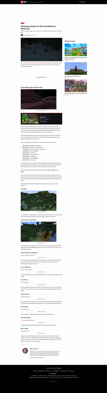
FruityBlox (65, 377)
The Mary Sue (52, 377)
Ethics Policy (48, 370)
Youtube (59, 368)
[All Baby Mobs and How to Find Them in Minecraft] (76, 85)
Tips (35, 2)
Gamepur (45, 375)
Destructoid (73, 375)
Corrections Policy (41, 370)
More (42, 2)
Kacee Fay (66, 77)
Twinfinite (41, 375)
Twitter (54, 368)
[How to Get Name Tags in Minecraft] (76, 68)
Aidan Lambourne (27, 35)
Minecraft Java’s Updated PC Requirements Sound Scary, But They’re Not (76, 58)
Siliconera (59, 375)
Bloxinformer (70, 377)
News (29, 2)
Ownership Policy (64, 370)
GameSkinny (38, 377)
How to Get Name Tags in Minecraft (72, 76)
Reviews (38, 2)
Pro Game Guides (34, 375)
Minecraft (23, 344)
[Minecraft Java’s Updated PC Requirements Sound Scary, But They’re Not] (76, 50)
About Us (42, 1)
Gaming (22, 23)
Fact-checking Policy (56, 370)
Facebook (49, 368)
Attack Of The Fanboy (52, 375)
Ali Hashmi (67, 60)
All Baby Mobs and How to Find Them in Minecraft (76, 93)
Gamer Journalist (32, 377)
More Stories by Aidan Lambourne (37, 357)
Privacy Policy (71, 370)
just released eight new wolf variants (35, 62)
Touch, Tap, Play (59, 377)
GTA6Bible (76, 377)
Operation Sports (45, 377)
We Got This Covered (66, 375)
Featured (32, 2)
